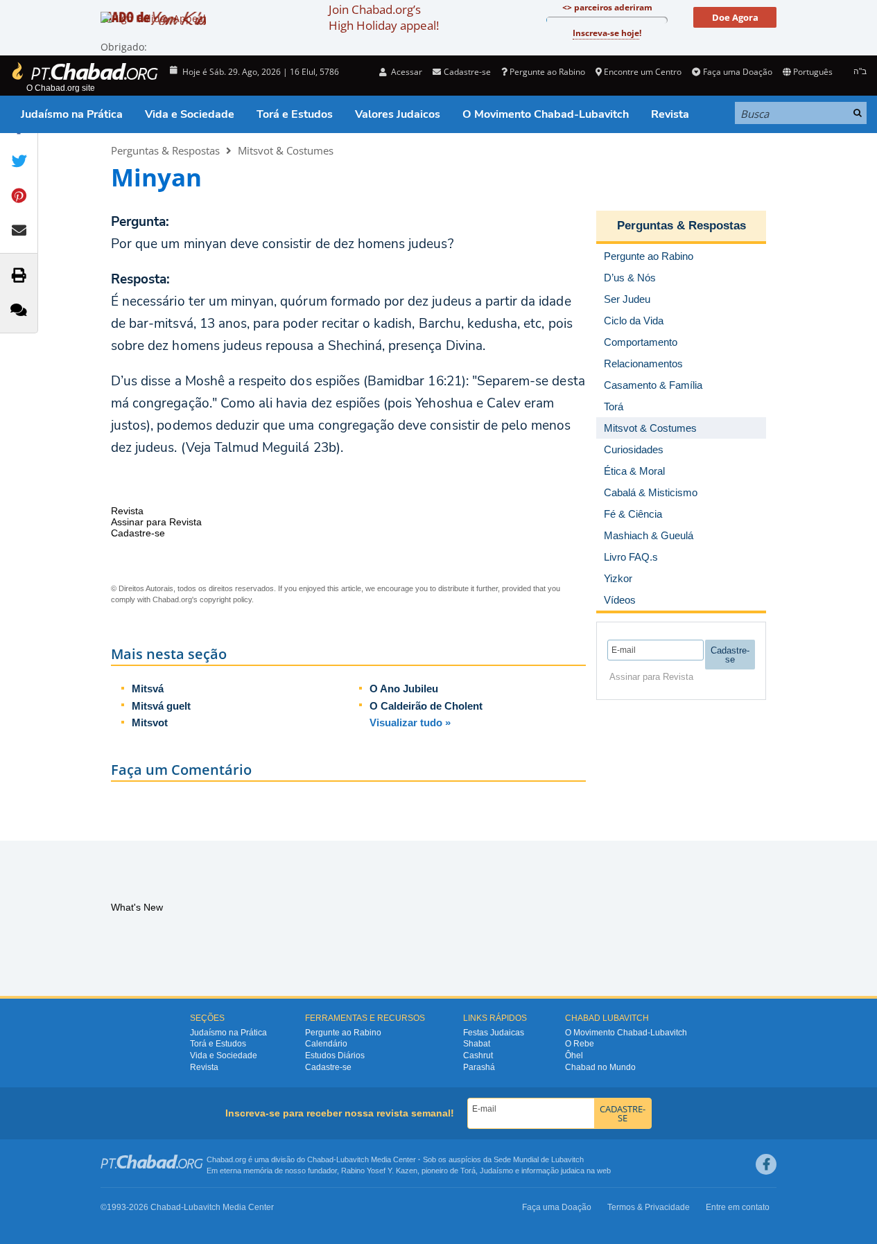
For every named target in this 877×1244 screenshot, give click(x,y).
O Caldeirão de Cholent (426, 706)
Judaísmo (496, 1170)
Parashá (479, 1067)
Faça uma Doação (737, 72)
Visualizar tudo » (410, 722)
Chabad (320, 1159)
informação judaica (552, 1170)
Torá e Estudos (295, 114)
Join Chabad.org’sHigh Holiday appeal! (384, 17)
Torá (468, 1170)
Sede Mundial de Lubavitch (539, 1159)
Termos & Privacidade (648, 1207)
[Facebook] (766, 1164)
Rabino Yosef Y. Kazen (379, 1170)
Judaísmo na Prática (72, 114)
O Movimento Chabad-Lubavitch (545, 114)
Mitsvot (150, 722)
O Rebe (579, 1044)
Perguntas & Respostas (165, 150)
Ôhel (574, 1055)
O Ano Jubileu (404, 688)
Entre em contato (738, 1207)
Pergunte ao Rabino (547, 72)
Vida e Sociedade (189, 114)
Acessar (405, 72)
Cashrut (478, 1055)
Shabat (476, 1044)
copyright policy (226, 599)
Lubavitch (352, 1159)
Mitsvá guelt (161, 706)
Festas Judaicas (493, 1032)
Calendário (326, 1044)
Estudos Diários (335, 1055)
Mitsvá (148, 688)
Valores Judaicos (397, 114)
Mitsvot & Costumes (285, 150)
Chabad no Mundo (600, 1067)
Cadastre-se (328, 1067)
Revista (670, 114)
